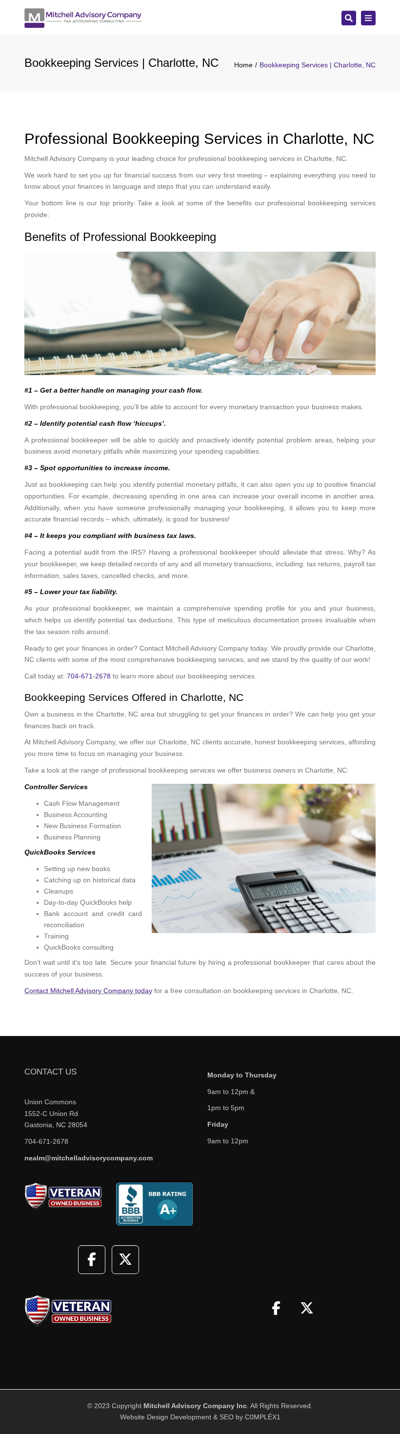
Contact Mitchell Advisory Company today (88, 991)
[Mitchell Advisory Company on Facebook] (91, 1259)
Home (243, 65)
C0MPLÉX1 (262, 1417)
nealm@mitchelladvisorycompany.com (88, 1158)
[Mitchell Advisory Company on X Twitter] (125, 1259)
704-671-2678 (89, 676)
